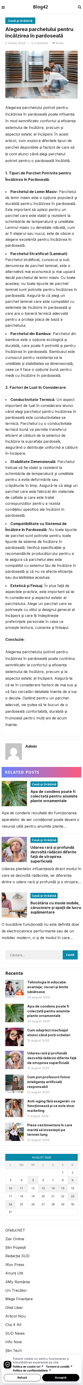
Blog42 (40, 7)
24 (10, 1204)
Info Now (13, 1342)
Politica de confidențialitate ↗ (32, 1370)
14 (53, 1188)
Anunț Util (14, 1273)
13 (43, 1188)
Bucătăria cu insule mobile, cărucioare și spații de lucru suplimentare (55, 907)
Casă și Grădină (20, 21)
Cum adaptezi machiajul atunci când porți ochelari (48, 1032)
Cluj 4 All (13, 1324)
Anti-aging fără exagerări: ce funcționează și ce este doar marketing (51, 1106)
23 (72, 1196)
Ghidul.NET (15, 1230)
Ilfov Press (14, 1264)
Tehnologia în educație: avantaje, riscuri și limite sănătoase (47, 987)
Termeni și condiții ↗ (59, 1366)
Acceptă (60, 1377)
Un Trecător (16, 1290)
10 (10, 1188)
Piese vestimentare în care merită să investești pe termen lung (49, 1130)
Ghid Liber (14, 1307)
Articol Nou (15, 1316)
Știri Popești (15, 1247)
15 (62, 1188)
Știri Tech (13, 1350)
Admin (31, 746)
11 (21, 1188)
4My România (17, 1282)
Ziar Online (14, 1239)
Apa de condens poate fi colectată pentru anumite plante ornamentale (53, 796)
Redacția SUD (17, 1256)
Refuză (22, 1377)
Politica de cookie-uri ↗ (28, 1366)
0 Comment (39, 43)
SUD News (15, 1333)
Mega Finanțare (19, 1299)
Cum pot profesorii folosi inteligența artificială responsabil (48, 1082)
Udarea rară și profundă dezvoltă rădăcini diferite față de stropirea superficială (53, 854)
